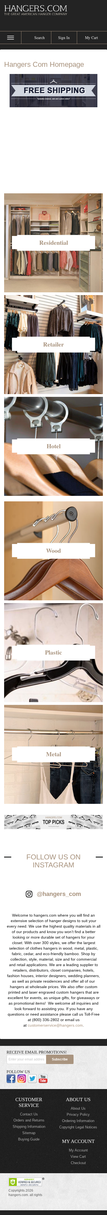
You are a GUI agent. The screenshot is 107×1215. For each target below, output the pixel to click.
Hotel (54, 445)
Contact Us (29, 1114)
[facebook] (11, 1078)
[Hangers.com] (53, 10)
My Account (78, 1150)
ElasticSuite (50, 1212)
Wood (53, 550)
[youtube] (43, 1078)
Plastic (53, 652)
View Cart (78, 1156)
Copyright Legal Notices (78, 1127)
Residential (53, 242)
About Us (78, 1108)
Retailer (53, 344)
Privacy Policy (78, 1114)
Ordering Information (78, 1121)
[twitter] (32, 1078)
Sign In (64, 37)
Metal (53, 753)
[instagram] (21, 1078)
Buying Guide (29, 1139)
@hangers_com (59, 893)
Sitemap (28, 1133)
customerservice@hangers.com (55, 1025)
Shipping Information (29, 1127)
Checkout (78, 1163)
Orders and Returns (28, 1120)
